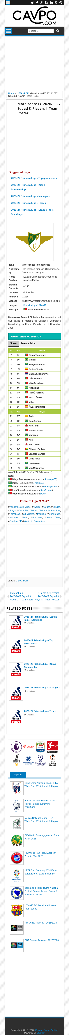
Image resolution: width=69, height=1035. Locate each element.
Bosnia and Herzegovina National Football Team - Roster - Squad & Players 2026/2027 (41, 891)
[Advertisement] (34, 65)
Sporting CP (50, 479)
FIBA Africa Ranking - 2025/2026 (40, 922)
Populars (18, 774)
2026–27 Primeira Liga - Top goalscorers (34, 178)
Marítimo (41, 514)
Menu (8, 2)
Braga (13, 510)
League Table (28, 343)
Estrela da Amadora (50, 510)
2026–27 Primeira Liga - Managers (30, 196)
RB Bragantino (50, 486)
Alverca (36, 507)
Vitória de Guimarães (34, 521)
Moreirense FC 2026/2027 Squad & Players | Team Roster (39, 108)
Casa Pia (23, 510)
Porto (43, 493)
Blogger (41, 1032)
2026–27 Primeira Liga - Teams (28, 203)
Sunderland (46, 490)
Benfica (56, 507)
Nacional (14, 517)
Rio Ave (37, 517)
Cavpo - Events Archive (46, 1030)
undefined (31, 623)
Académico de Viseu (20, 507)
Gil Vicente (28, 514)
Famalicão (15, 514)
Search (57, 31)
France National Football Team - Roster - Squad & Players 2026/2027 (40, 804)
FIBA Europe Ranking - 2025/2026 (41, 940)
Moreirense (54, 514)
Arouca (46, 507)
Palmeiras (38, 483)
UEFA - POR (22, 580)
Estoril (34, 510)
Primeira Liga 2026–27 (34, 305)
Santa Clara (53, 517)
